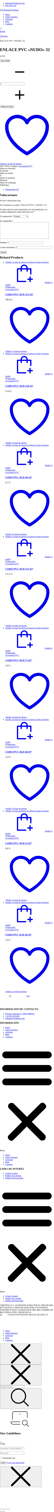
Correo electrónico (8, 247)
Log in (3, 1463)
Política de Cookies (13, 1176)
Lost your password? (16, 1463)
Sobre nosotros (11, 17)
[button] (27, 1096)
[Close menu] (20, 1354)
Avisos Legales (11, 1173)
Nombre (4, 242)
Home (2, 31)
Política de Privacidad (14, 1178)
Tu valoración (6, 221)
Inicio (7, 14)
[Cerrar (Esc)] (9, 1509)
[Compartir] (6, 1509)
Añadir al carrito (7, 107)
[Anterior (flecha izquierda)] (1, 1511)
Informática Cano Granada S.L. (13, 1326)
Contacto (9, 24)
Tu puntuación (7, 216)
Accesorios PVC (26, 166)
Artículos (9, 19)
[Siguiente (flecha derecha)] (4, 1511)
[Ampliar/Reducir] (1, 1509)
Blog (7, 21)
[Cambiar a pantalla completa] (4, 1509)
